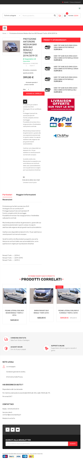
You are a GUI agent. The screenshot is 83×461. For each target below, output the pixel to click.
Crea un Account (75, 2)
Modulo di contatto (9, 418)
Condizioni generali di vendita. (16, 372)
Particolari (7, 195)
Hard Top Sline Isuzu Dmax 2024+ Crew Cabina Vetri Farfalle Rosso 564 (66, 58)
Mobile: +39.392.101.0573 (11, 409)
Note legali (8, 362)
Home (4, 33)
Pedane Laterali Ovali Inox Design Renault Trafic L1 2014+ (14, 313)
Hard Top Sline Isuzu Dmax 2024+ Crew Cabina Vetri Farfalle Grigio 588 (66, 69)
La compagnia (10, 366)
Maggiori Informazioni (26, 195)
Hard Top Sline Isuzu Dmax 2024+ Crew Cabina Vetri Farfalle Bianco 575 (66, 79)
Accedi (66, 2)
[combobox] (37, 16)
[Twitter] (13, 430)
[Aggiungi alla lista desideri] (25, 102)
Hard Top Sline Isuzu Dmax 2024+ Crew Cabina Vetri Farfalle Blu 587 (66, 90)
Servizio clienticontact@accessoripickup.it (12, 414)
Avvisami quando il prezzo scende (31, 83)
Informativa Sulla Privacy (14, 377)
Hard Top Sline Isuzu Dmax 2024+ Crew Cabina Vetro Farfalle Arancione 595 (66, 47)
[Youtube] (18, 430)
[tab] (7, 194)
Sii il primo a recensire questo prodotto (30, 71)
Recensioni (7, 200)
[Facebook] (8, 430)
